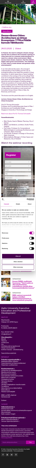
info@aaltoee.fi (6, 334)
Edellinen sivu (6, 27)
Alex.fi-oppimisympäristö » (10, 419)
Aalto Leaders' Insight (8, 414)
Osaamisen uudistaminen (9, 365)
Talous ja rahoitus (6, 381)
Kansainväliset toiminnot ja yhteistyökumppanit (16, 410)
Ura (2, 344)
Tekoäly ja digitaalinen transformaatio (13, 384)
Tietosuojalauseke (18, 451)
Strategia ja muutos (7, 379)
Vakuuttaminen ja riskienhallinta (11, 388)
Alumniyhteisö (6, 412)
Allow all (18, 256)
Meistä (3, 339)
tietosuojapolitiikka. (6, 437)
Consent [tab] (6, 204)
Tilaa (30, 442)
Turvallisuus (5, 386)
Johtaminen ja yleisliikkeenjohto (11, 370)
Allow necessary (18, 267)
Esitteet (3, 400)
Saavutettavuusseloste (8, 353)
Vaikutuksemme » (8, 407)
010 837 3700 (9, 332)
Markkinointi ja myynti (8, 372)
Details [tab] (18, 204)
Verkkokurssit (5, 397)
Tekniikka (4, 383)
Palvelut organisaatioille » (11, 359)
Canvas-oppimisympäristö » (10, 421)
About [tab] (29, 204)
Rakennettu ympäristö (8, 377)
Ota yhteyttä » (6, 337)
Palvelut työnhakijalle (8, 391)
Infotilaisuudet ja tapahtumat (10, 346)
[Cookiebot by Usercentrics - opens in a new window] (26, 199)
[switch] (31, 238)
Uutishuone (5, 342)
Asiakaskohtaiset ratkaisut (9, 361)
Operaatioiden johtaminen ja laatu (12, 375)
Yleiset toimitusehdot (8, 348)
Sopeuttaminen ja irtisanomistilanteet (13, 363)
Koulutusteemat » (8, 369)
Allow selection (18, 261)
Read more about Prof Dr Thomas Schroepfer (16, 113)
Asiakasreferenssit (7, 408)
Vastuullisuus (5, 390)
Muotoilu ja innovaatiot (8, 374)
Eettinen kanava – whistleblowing (12, 349)
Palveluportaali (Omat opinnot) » (13, 418)
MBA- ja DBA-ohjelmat (8, 395)
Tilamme (4, 341)
